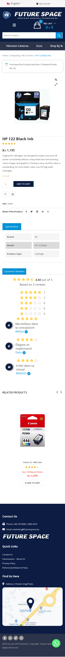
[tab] (11, 226)
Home (5, 55)
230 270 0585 (20, 524)
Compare (13, 194)
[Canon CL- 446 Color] (32, 430)
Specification (11, 226)
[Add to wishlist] (5, 194)
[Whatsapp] (56, 643)
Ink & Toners (28, 55)
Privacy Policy (8, 563)
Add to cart (23, 183)
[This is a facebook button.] (4, 638)
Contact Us (7, 554)
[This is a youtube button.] (15, 638)
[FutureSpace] (32, 14)
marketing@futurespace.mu (25, 529)
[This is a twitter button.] (10, 638)
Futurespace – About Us (13, 559)
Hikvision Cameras (17, 46)
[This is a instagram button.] (21, 638)
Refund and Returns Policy (15, 567)
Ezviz (39, 46)
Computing (15, 55)
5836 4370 (32, 524)
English (15, 3)
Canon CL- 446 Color (32, 462)
